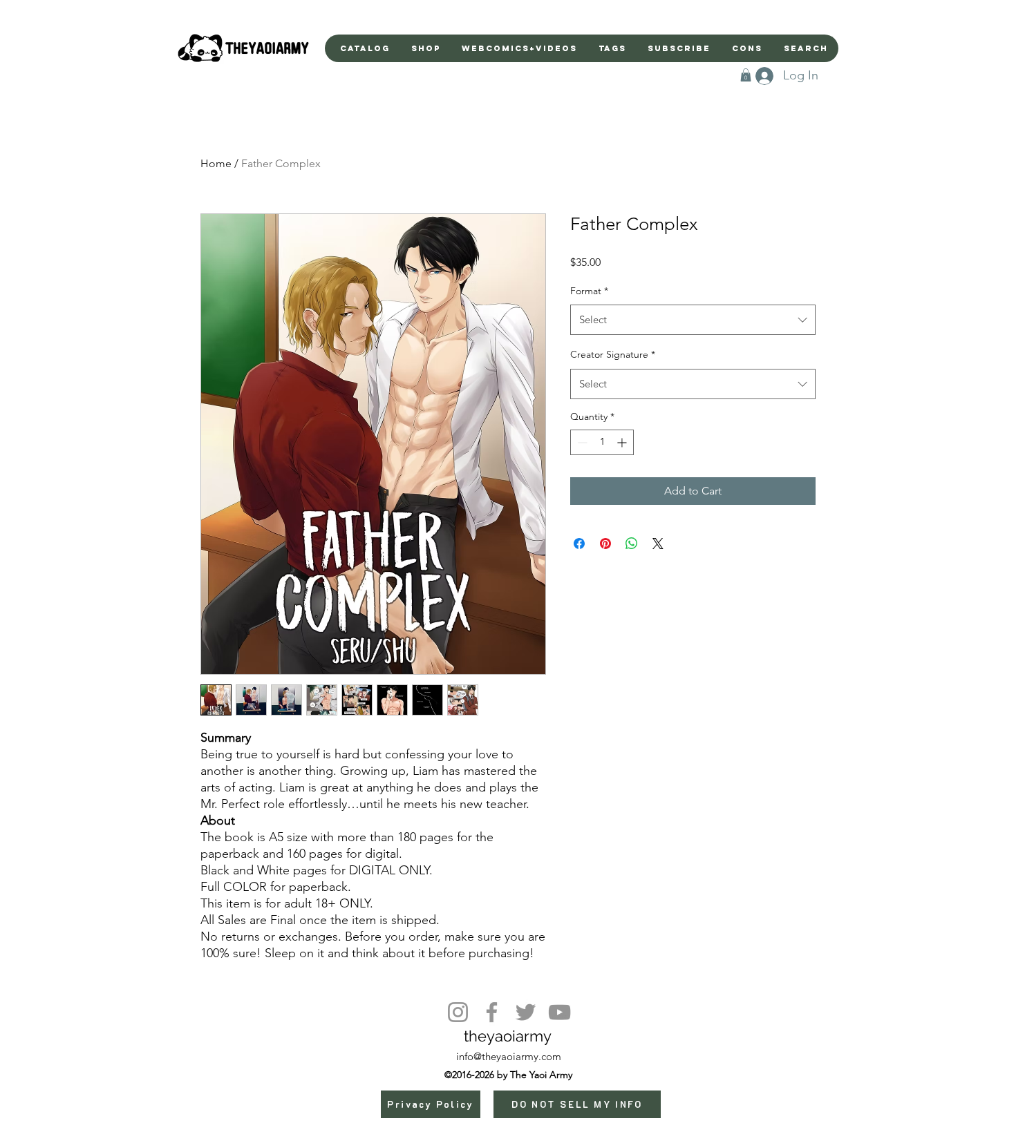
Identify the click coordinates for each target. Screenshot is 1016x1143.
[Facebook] (491, 1012)
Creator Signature (612, 354)
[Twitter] (525, 1012)
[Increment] (623, 442)
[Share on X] (658, 543)
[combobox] (693, 320)
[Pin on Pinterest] (605, 543)
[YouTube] (559, 1012)
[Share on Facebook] (579, 543)
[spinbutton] (602, 442)
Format (589, 291)
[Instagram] (457, 1012)
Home (216, 163)
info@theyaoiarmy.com (508, 1056)
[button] (745, 74)
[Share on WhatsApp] (631, 543)
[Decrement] (581, 442)
